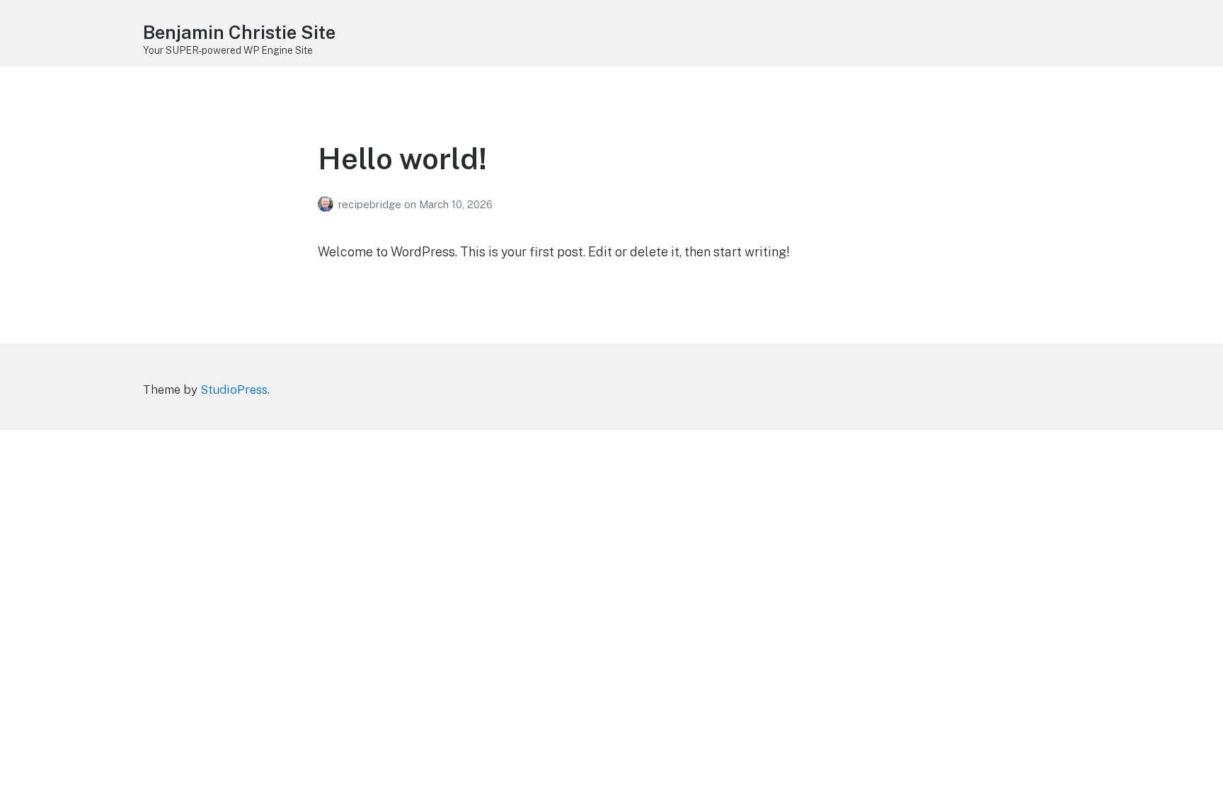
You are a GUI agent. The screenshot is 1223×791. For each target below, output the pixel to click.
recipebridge (371, 204)
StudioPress (234, 389)
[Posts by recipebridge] (328, 204)
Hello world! (402, 158)
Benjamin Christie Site (239, 32)
